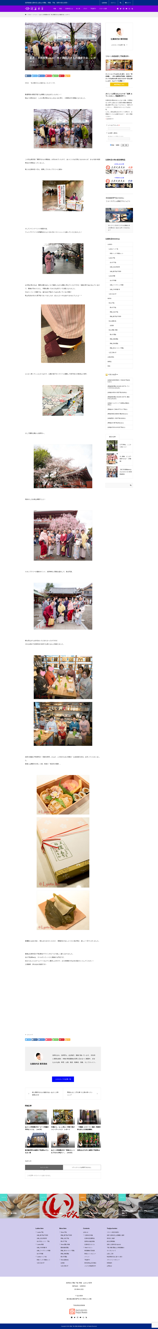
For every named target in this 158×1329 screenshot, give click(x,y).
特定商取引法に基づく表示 (114, 1256)
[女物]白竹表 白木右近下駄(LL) (116, 427)
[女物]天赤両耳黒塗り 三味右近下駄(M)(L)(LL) (119, 380)
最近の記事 (112, 436)
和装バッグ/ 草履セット (116, 253)
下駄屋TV (87, 1260)
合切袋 (112, 325)
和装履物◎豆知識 (89, 1250)
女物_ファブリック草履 (116, 285)
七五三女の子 (112, 294)
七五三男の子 (112, 352)
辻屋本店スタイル (89, 1244)
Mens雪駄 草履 (113, 330)
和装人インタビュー (90, 1253)
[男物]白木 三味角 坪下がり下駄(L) (117, 409)
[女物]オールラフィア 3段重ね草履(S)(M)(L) (118, 403)
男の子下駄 (113, 307)
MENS (109, 298)
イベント (39, 65)
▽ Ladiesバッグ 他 (40, 1256)
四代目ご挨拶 (111, 1238)
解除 (117, 145)
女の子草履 (113, 280)
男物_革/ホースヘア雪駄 (117, 348)
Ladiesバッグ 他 (113, 249)
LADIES (110, 244)
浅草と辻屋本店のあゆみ (114, 1244)
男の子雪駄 (113, 334)
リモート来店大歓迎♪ (113, 1232)
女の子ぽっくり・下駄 (43, 1241)
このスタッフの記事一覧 (63, 1079)
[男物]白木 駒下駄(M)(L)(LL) (116, 423)
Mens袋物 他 (112, 321)
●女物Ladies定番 (119, 164)
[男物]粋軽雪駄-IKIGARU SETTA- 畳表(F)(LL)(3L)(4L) (118, 397)
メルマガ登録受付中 (90, 1266)
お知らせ (85, 1232)
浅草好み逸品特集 (89, 1241)
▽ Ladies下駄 (39, 1232)
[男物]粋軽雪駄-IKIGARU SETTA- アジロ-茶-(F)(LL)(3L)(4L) (118, 387)
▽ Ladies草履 (39, 1244)
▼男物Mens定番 (119, 177)
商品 (60, 8)
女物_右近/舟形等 (115, 267)
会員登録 (104, 2)
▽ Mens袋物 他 (63, 1260)
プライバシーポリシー (113, 1260)
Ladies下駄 (112, 258)
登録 (112, 145)
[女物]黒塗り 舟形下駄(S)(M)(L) (117, 418)
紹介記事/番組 (111, 1241)
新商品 (109, 361)
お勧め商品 (111, 357)
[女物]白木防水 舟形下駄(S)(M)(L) (117, 392)
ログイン (113, 2)
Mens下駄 (111, 303)
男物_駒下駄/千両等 (115, 316)
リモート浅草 (103, 8)
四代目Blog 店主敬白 (90, 1263)
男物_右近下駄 (114, 312)
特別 (109, 366)
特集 (54, 8)
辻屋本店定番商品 (89, 1238)
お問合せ (109, 1266)
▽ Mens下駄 (63, 1232)
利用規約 (109, 1263)
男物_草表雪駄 (114, 343)
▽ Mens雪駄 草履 (64, 1244)
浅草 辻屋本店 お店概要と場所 (115, 1235)
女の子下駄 (113, 262)
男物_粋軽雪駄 (114, 339)
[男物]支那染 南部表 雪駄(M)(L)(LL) (118, 414)
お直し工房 (110, 1253)
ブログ (85, 8)
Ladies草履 (112, 276)
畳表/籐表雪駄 (65, 1247)
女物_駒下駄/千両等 (115, 271)
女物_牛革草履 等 (115, 289)
